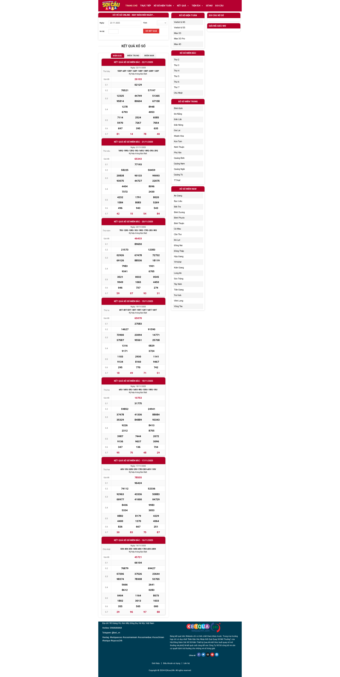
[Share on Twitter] (203, 655)
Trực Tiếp (145, 5)
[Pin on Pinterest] (212, 655)
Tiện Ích (196, 5)
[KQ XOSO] (111, 6)
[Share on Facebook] (199, 655)
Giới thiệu (156, 663)
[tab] (117, 55)
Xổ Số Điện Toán (162, 5)
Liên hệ (187, 663)
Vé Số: (102, 31)
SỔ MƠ (209, 5)
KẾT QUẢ (181, 5)
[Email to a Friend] (208, 655)
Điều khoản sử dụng (171, 663)
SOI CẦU (219, 5)
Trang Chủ (131, 5)
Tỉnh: (145, 23)
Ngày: (102, 23)
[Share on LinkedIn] (217, 655)
